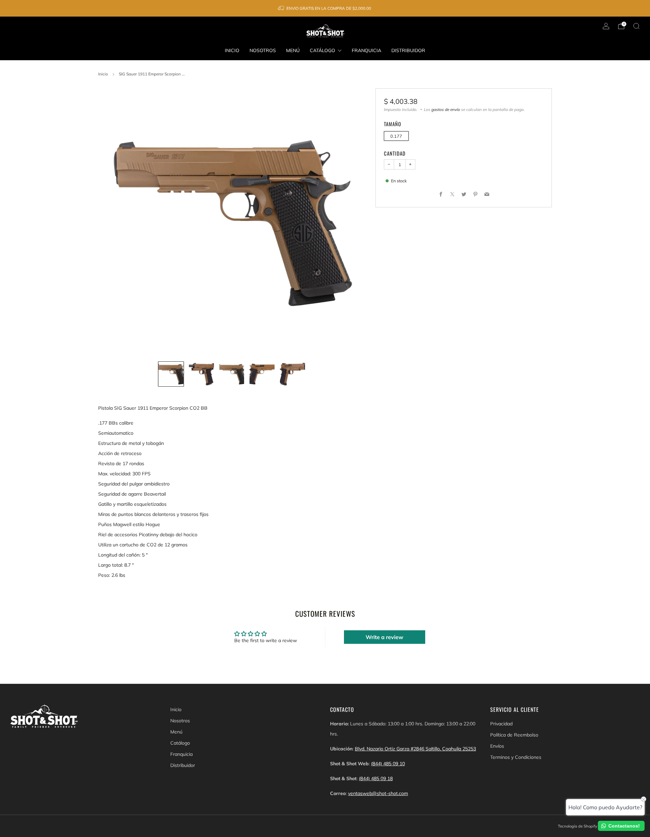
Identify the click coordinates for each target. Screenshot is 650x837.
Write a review (384, 637)
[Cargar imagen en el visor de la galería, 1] (171, 374)
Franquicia (366, 50)
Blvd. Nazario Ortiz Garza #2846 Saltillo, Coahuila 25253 (415, 749)
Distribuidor (408, 50)
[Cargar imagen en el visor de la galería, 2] (201, 374)
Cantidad (395, 153)
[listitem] (324, 8)
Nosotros (263, 50)
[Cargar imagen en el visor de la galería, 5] (292, 374)
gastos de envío (445, 109)
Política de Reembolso (514, 735)
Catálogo (322, 50)
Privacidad (501, 724)
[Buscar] (636, 26)
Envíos (497, 746)
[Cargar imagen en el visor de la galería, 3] (232, 374)
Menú (293, 50)
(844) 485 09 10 (388, 764)
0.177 (396, 136)
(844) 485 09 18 (376, 778)
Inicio (232, 50)
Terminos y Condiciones (515, 757)
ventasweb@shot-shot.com (378, 793)
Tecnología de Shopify (577, 826)
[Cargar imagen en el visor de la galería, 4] (262, 374)
